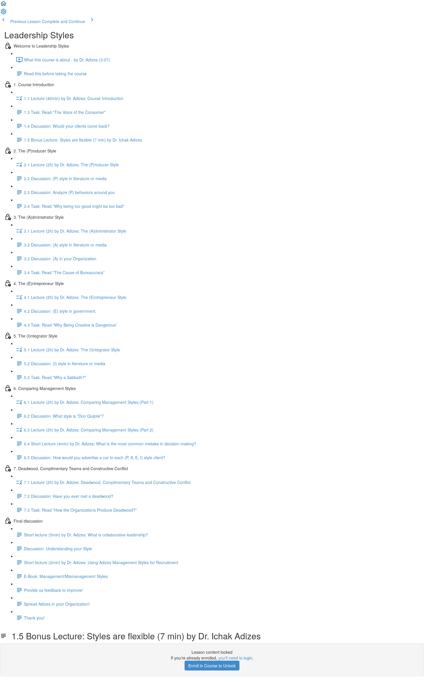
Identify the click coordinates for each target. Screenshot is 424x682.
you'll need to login (235, 658)
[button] (3, 5)
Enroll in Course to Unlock (212, 665)
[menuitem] (3, 13)
